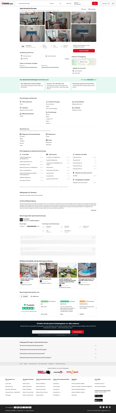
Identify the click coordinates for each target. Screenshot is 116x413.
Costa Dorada (56, 386)
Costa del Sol (56, 389)
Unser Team (8, 383)
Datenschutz (20, 410)
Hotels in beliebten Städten (78, 383)
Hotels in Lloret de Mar (28, 392)
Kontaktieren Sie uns (99, 383)
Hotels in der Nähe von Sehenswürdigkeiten (82, 386)
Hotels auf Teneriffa (41, 389)
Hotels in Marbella (27, 389)
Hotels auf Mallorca (40, 383)
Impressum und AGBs (10, 410)
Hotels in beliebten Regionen (78, 389)
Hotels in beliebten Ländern (78, 392)
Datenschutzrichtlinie (60, 334)
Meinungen (8, 395)
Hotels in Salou (26, 383)
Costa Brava (56, 383)
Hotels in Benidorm (27, 386)
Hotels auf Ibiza (39, 395)
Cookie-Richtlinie (29, 410)
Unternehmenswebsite (100, 386)
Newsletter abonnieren (10, 389)
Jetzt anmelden (77, 332)
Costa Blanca (56, 395)
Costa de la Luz (56, 392)
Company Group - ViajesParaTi (12, 392)
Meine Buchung (9, 386)
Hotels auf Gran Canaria (42, 392)
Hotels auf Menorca (40, 386)
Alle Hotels (74, 395)
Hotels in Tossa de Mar (28, 395)
